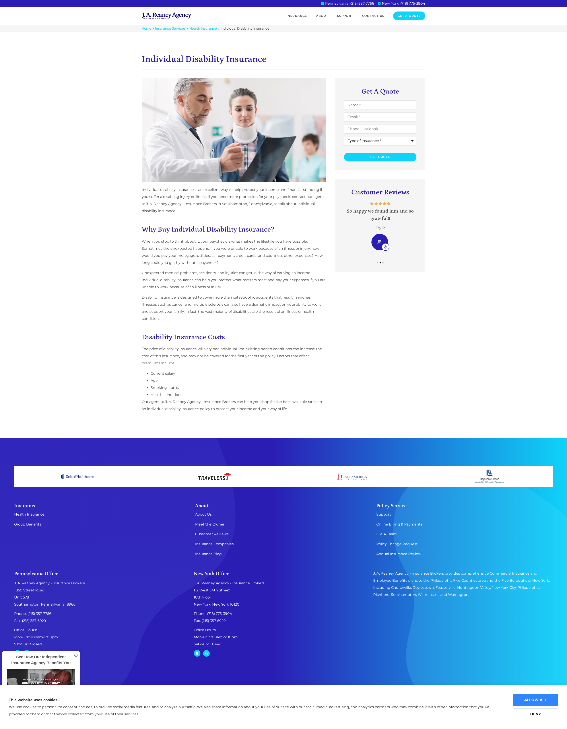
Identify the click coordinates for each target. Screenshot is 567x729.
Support (345, 15)
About (322, 15)
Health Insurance (203, 28)
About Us (203, 514)
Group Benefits (27, 524)
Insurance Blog (208, 554)
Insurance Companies (214, 544)
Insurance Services (170, 28)
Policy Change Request (397, 544)
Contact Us (373, 15)
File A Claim (386, 534)
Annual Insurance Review (398, 554)
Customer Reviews (212, 534)
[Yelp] (206, 653)
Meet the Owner (209, 524)
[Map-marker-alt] (197, 653)
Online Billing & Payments (399, 524)
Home (146, 28)
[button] (377, 262)
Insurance (297, 15)
